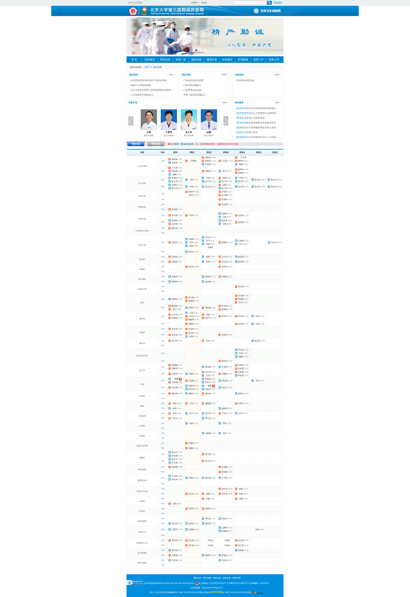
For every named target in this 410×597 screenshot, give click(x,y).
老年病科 (142, 279)
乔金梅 (174, 382)
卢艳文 (191, 478)
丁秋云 (224, 413)
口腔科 (142, 426)
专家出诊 (135, 144)
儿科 (142, 384)
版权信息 (227, 578)
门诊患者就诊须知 (192, 90)
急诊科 (142, 396)
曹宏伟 (174, 550)
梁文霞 (241, 286)
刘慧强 (208, 379)
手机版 (204, 3)
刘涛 (241, 353)
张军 (224, 433)
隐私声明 (236, 578)
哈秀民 (174, 299)
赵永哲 (174, 329)
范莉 (191, 423)
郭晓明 (174, 318)
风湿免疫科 (142, 521)
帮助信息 (217, 578)
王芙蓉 (224, 367)
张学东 (241, 316)
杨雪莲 (241, 257)
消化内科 (142, 196)
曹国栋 (241, 299)
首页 (146, 67)
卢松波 (210, 540)
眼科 (142, 406)
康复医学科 (142, 480)
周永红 (208, 389)
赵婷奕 (224, 213)
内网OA (194, 3)
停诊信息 (156, 144)
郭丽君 (194, 161)
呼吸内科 (142, 207)
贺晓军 (208, 555)
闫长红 (174, 314)
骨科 (142, 302)
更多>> (172, 74)
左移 (130, 121)
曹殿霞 (208, 403)
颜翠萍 (241, 161)
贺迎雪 (224, 335)
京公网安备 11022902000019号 (212, 583)
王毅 (224, 217)
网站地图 (207, 578)
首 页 (134, 59)
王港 (191, 313)
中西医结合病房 (142, 231)
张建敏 (174, 365)
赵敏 (208, 314)
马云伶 (224, 257)
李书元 (241, 350)
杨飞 (241, 302)
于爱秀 (168, 132)
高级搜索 (277, 2)
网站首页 (197, 578)
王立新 (224, 161)
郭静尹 (191, 192)
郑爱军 (174, 242)
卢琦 (191, 180)
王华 (257, 381)
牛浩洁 (208, 237)
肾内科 (142, 259)
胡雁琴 (174, 368)
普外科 (142, 319)
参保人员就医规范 (256, 118)
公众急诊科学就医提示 (142, 94)
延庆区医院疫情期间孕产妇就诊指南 (149, 80)
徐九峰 (191, 297)
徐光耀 (224, 195)
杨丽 (241, 164)
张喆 (208, 341)
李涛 (174, 413)
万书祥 (174, 476)
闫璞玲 (241, 365)
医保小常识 (252, 132)
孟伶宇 (191, 195)
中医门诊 (142, 245)
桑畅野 (191, 319)
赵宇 (224, 171)
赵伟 (191, 336)
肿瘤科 (142, 269)
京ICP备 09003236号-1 (185, 583)
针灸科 (142, 511)
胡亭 (174, 408)
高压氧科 (142, 469)
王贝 (208, 375)
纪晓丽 (208, 433)
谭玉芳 (208, 413)
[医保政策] (241, 113)
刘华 (191, 215)
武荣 (174, 403)
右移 (226, 121)
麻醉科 (142, 458)
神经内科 (142, 219)
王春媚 (191, 239)
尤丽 (224, 178)
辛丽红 (174, 178)
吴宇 (191, 242)
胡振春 (174, 159)
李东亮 (224, 306)
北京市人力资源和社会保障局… (262, 113)
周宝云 (208, 382)
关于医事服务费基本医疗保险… (262, 127)
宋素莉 (191, 443)
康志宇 (174, 452)
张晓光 (224, 309)
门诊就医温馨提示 (192, 85)
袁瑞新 (191, 301)
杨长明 (174, 228)
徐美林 (208, 276)
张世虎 (174, 479)
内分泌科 (142, 183)
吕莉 (191, 403)
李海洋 (191, 308)
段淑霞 (174, 467)
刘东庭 (174, 162)
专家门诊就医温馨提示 (194, 94)
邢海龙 (224, 555)
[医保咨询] (241, 108)
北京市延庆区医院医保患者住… (262, 108)
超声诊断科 (142, 563)
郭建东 (174, 276)
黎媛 (176, 379)
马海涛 (210, 247)
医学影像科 (142, 553)
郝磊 (191, 246)
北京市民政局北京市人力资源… (262, 137)
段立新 (208, 454)
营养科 (142, 501)
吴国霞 (224, 204)
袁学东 (191, 267)
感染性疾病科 (142, 446)
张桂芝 (208, 518)
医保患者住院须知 (245, 80)
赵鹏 (209, 132)
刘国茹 (174, 257)
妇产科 (142, 370)
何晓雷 (208, 161)
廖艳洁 (191, 393)
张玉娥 (174, 456)
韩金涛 (224, 361)
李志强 (174, 560)
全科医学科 (142, 289)
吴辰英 (174, 215)
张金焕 (208, 367)
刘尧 (257, 529)
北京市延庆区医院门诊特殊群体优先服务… (152, 90)
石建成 (174, 555)
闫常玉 (241, 403)
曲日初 (257, 341)
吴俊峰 (241, 550)
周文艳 (224, 381)
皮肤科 (142, 436)
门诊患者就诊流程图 (193, 80)
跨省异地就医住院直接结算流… (262, 122)
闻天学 (208, 318)
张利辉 (208, 308)
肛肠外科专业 (142, 491)
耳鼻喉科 (142, 416)
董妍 (191, 374)
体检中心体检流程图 (141, 85)
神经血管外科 (142, 356)
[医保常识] (241, 118)
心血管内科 (142, 166)
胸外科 (142, 343)
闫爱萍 (174, 529)
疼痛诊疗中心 (142, 543)
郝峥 (208, 257)
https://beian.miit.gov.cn (212, 588)
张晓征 (241, 357)
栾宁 (191, 413)
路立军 (174, 341)
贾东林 (174, 540)
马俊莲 (241, 368)
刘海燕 (224, 276)
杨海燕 (224, 408)
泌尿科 (142, 332)
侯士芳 (174, 181)
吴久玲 (188, 132)
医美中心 (142, 532)
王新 (149, 132)
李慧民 (224, 192)
